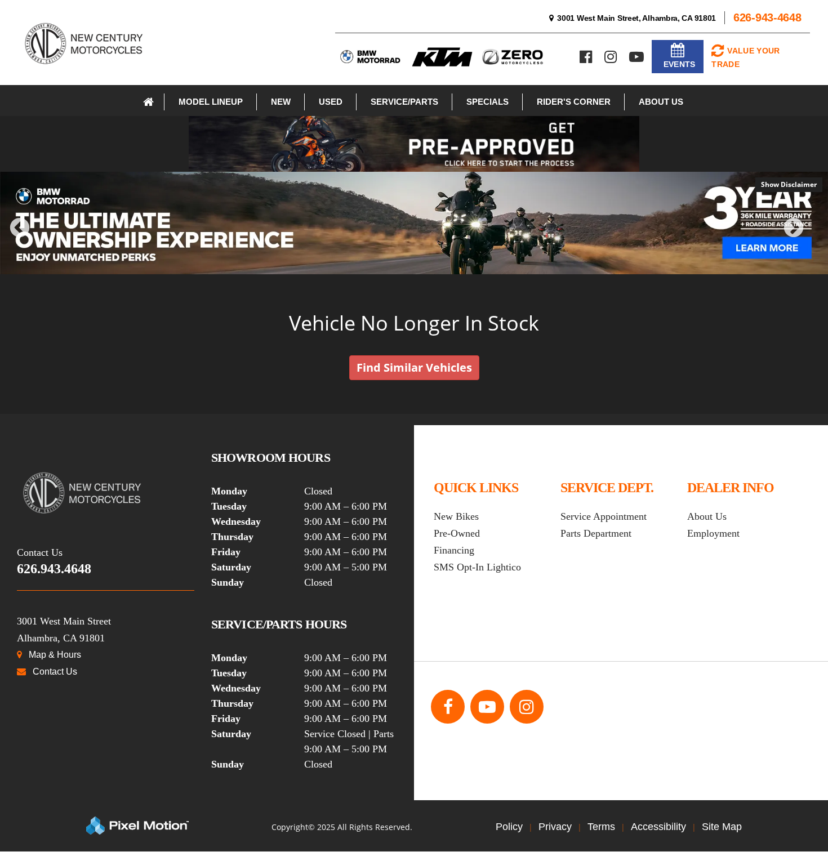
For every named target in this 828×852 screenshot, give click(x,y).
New (281, 101)
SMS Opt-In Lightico (477, 567)
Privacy (555, 826)
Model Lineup (211, 101)
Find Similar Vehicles (414, 367)
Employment (713, 533)
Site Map (722, 826)
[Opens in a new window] (586, 56)
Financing (454, 550)
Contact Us (55, 671)
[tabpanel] (414, 223)
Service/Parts (404, 101)
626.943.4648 (54, 568)
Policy (509, 826)
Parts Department (595, 533)
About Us (661, 101)
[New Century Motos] (105, 493)
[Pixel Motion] (137, 826)
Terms (601, 826)
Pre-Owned (457, 533)
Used (330, 101)
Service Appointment (603, 516)
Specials (487, 101)
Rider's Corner (574, 101)
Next (812, 235)
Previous (44, 235)
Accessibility (658, 826)
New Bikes (456, 516)
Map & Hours (55, 654)
